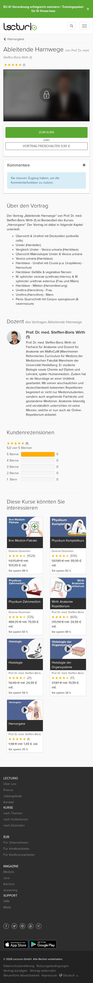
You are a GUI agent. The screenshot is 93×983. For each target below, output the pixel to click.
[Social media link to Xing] (39, 926)
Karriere (8, 884)
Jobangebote (12, 796)
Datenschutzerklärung (18, 966)
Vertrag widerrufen (43, 971)
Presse (8, 790)
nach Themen (13, 813)
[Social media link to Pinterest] (22, 926)
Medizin (8, 872)
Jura (6, 878)
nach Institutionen (15, 819)
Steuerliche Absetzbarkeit (21, 975)
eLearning (10, 890)
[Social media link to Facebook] (6, 926)
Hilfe (6, 901)
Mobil (7, 907)
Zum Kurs (46, 132)
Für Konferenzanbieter (19, 855)
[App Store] (15, 944)
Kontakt (8, 802)
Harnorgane (15, 39)
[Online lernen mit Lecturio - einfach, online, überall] (20, 26)
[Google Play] (43, 944)
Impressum (49, 975)
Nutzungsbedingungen (53, 966)
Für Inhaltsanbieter (16, 849)
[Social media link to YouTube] (30, 926)
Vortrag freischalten (46, 146)
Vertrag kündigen (15, 971)
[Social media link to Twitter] (14, 926)
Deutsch (69, 975)
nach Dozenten (14, 825)
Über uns (9, 784)
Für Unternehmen (15, 843)
